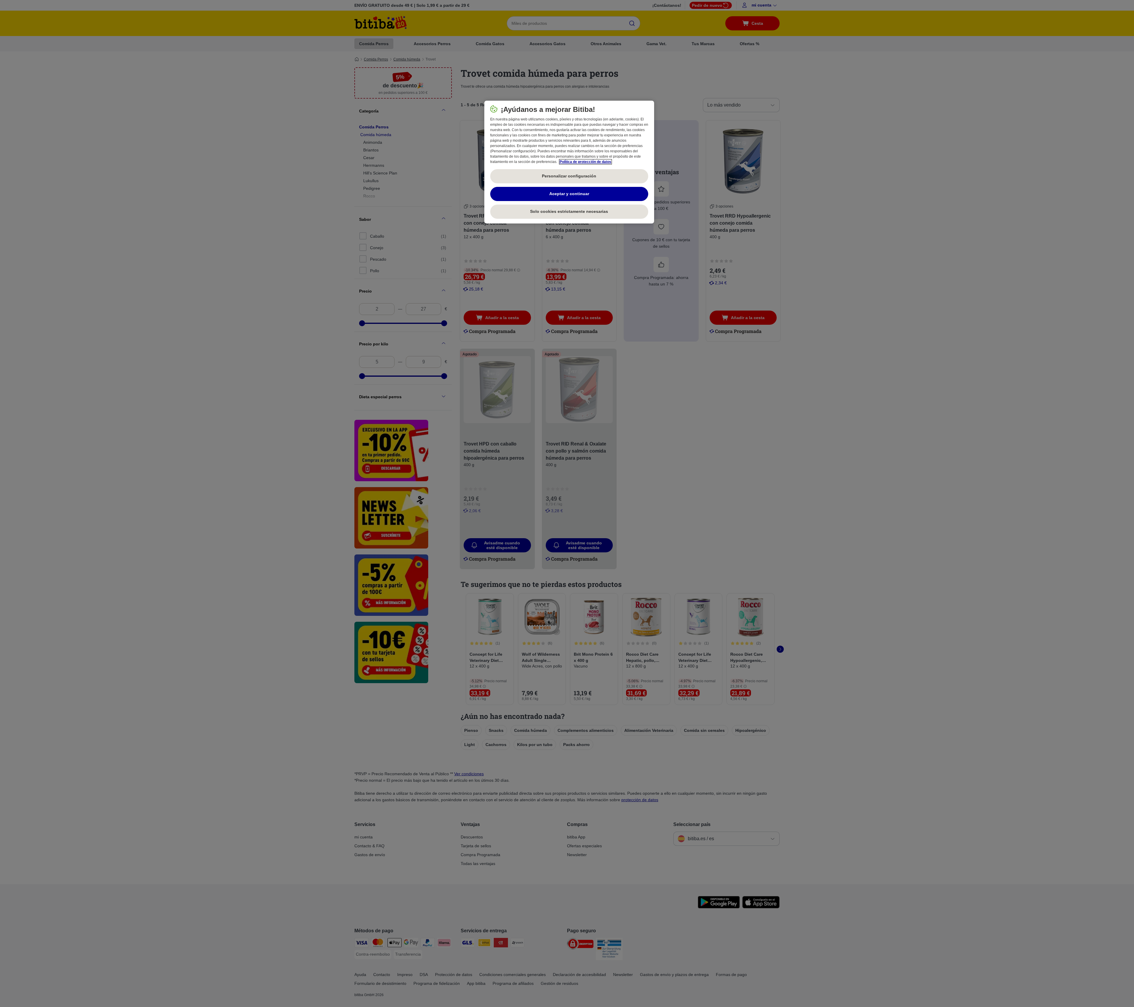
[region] (569, 162)
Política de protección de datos (585, 162)
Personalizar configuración (569, 176)
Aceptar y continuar (569, 193)
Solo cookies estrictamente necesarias (569, 211)
